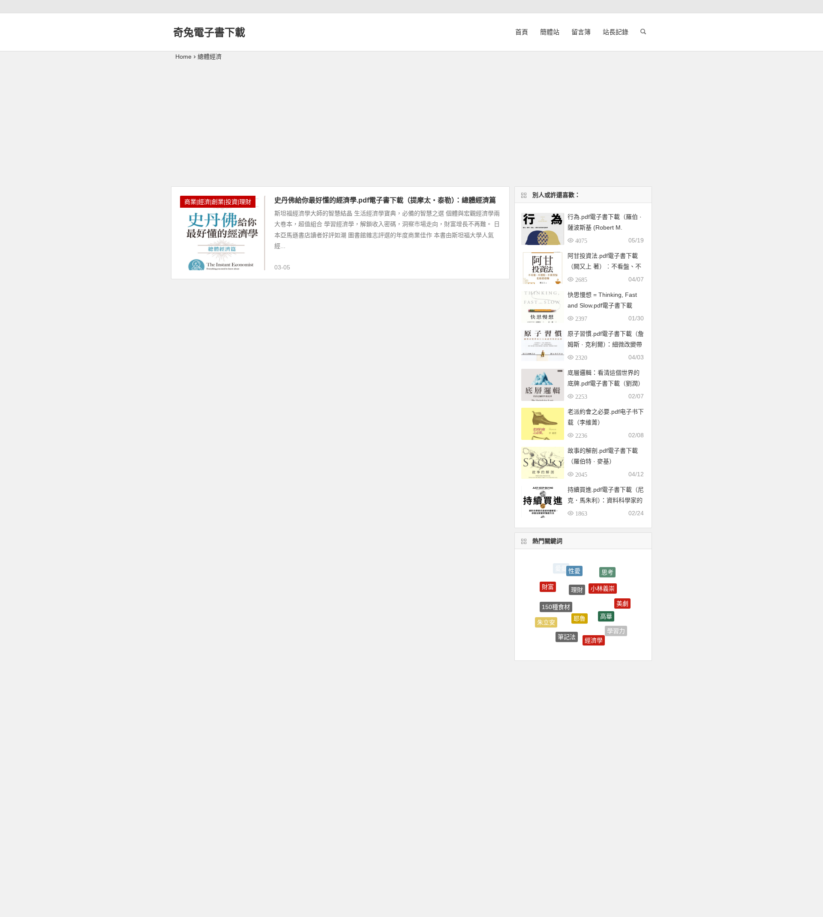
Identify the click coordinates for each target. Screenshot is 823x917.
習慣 (588, 646)
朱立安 (546, 618)
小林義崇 (603, 579)
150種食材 (556, 597)
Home (183, 56)
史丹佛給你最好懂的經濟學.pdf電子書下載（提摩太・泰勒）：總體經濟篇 (385, 200)
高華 (606, 606)
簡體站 (549, 32)
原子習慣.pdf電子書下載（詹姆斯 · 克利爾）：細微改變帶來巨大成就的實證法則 (606, 344)
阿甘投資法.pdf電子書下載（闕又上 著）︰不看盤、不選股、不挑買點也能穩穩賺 (604, 266)
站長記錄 (615, 32)
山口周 (562, 641)
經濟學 (594, 632)
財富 (548, 582)
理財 (577, 579)
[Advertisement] (411, 126)
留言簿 (581, 32)
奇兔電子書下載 (209, 32)
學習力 (616, 627)
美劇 (622, 598)
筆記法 (567, 629)
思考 (607, 569)
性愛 (574, 565)
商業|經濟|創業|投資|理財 (217, 201)
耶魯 (580, 606)
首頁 (521, 32)
